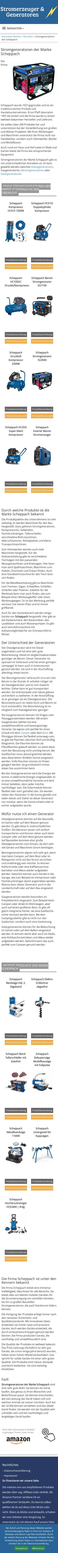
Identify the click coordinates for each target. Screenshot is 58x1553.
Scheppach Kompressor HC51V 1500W (16, 207)
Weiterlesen (38, 1548)
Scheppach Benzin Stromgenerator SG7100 (42, 281)
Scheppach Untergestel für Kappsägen (42, 1132)
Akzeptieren (21, 1548)
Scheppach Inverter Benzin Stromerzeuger (42, 431)
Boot (45, 732)
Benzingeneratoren (32, 170)
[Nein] (54, 1538)
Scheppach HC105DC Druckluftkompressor (17, 281)
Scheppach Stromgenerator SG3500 (42, 356)
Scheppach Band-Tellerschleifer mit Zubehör (15, 1057)
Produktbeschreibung (16, 260)
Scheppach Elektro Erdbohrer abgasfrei (42, 982)
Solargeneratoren (11, 174)
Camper (25, 732)
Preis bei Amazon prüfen (16, 266)
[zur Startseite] (29, 12)
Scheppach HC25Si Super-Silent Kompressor (16, 431)
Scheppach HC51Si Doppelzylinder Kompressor (42, 207)
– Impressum (9, 1475)
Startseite (6, 36)
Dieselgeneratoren (42, 167)
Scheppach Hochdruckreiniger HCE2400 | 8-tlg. (16, 1203)
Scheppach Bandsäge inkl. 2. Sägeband (16, 982)
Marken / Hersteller (23, 36)
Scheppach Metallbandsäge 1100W (16, 1132)
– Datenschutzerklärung (16, 1470)
